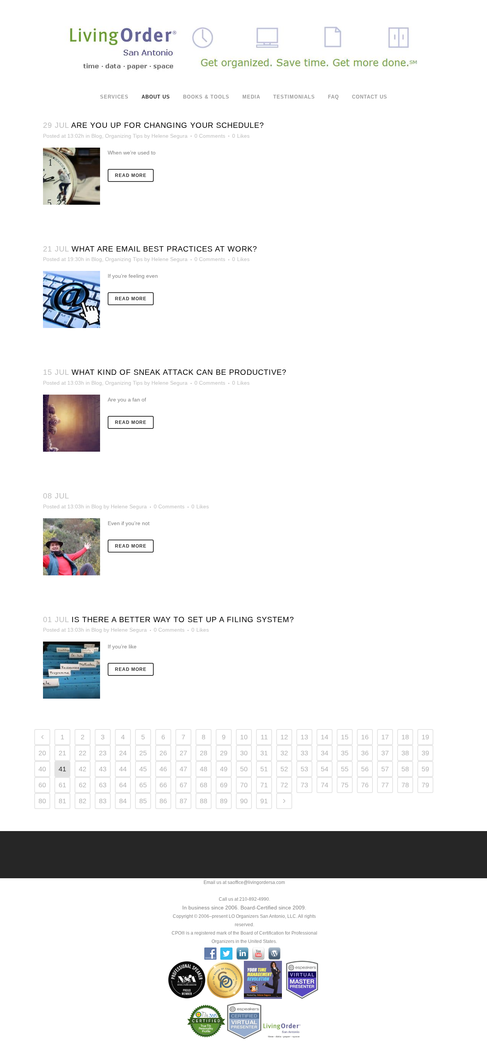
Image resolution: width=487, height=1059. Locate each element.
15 (345, 737)
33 (304, 753)
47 (183, 769)
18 (405, 737)
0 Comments (209, 136)
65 (143, 785)
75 (345, 785)
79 (425, 785)
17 (385, 737)
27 (183, 753)
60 (42, 785)
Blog (96, 136)
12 (284, 737)
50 (244, 769)
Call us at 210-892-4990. (244, 899)
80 (42, 801)
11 (264, 737)
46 (163, 769)
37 (385, 753)
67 (183, 785)
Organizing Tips (124, 136)
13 (304, 737)
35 (345, 753)
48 (203, 769)
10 (244, 737)
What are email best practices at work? (164, 249)
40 (42, 769)
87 (183, 801)
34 (324, 753)
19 (425, 737)
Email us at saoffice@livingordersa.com (244, 882)
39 (425, 753)
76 (365, 785)
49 (224, 769)
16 (365, 737)
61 (62, 785)
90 (244, 801)
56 (365, 769)
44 (123, 769)
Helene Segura (169, 136)
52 (284, 769)
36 (365, 753)
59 (425, 769)
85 (143, 801)
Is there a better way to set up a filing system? (183, 619)
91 (264, 801)
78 (405, 785)
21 (62, 753)
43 (103, 769)
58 (405, 769)
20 (42, 753)
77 (385, 785)
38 (405, 753)
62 (82, 785)
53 (304, 769)
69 (224, 785)
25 (143, 753)
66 (163, 785)
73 (304, 785)
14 (324, 737)
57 (385, 769)
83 (103, 801)
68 (203, 785)
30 (244, 753)
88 (203, 801)
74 (324, 785)
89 (224, 801)
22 (82, 753)
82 (82, 801)
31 (264, 753)
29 (224, 753)
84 (123, 801)
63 (103, 785)
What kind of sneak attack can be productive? (179, 372)
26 (163, 753)
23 (103, 753)
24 (123, 753)
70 (244, 785)
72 (284, 785)
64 (123, 785)
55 (345, 769)
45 (143, 769)
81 (62, 801)
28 (203, 753)
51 (264, 769)
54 (324, 769)
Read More (130, 175)
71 (264, 785)
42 (82, 769)
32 (284, 753)
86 (163, 801)
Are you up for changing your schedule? (167, 125)
